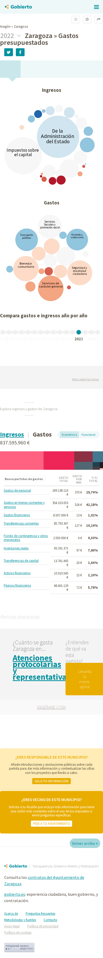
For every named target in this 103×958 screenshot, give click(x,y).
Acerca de (11, 913)
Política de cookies (17, 932)
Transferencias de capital (21, 561)
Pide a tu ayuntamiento (51, 823)
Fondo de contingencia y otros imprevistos (26, 538)
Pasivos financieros (17, 585)
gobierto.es (14, 894)
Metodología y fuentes (20, 920)
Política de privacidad (42, 926)
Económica (69, 435)
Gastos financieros (17, 515)
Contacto (50, 920)
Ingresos (12, 434)
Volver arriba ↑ (85, 843)
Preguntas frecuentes (40, 913)
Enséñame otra (51, 707)
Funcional (88, 435)
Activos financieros (17, 573)
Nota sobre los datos (85, 379)
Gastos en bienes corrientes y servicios (24, 505)
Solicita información (51, 781)
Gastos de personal (17, 490)
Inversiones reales (16, 548)
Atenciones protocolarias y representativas (41, 667)
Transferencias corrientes (21, 523)
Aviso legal (12, 926)
